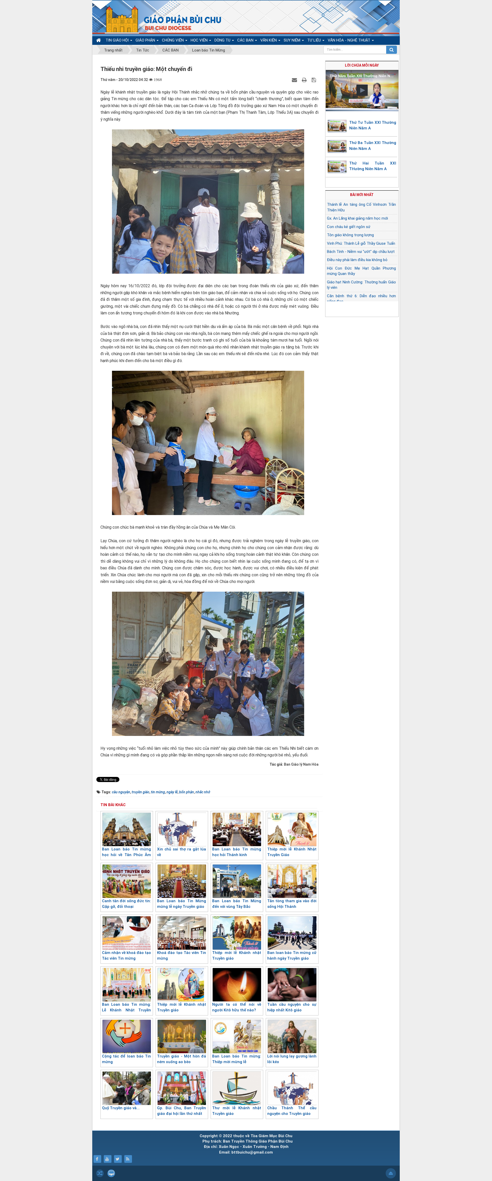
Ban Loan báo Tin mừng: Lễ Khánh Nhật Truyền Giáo (126, 1010)
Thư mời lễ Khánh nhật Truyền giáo (236, 1111)
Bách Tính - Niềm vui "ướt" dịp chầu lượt (361, 251)
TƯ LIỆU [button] (314, 40)
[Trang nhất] (99, 40)
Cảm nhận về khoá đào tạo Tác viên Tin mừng (126, 955)
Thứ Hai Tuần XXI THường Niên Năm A (372, 166)
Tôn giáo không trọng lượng (350, 235)
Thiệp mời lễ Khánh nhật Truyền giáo (236, 955)
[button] (362, 90)
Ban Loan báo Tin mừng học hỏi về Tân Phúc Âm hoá (126, 855)
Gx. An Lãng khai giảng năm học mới (357, 218)
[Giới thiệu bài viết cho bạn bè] (295, 79)
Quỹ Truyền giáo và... (121, 1108)
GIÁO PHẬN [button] (146, 40)
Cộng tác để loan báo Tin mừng (126, 1059)
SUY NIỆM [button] (292, 40)
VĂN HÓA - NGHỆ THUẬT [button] (349, 40)
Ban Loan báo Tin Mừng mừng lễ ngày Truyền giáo (181, 904)
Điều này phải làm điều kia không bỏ (357, 260)
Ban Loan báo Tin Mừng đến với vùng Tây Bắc (236, 904)
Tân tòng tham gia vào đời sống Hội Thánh (291, 904)
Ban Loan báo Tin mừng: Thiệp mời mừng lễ (236, 1059)
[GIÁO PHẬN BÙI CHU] (159, 19)
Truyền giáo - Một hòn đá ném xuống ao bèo (181, 1059)
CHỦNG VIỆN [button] (173, 40)
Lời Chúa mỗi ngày (362, 65)
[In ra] (305, 79)
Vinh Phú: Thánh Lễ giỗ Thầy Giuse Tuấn (361, 243)
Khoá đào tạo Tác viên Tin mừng (181, 955)
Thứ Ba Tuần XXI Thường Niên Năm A (372, 145)
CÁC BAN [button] (245, 40)
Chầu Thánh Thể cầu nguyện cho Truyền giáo (291, 1111)
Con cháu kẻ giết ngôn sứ (348, 226)
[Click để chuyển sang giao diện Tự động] (100, 1173)
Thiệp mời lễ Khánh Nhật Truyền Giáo (291, 852)
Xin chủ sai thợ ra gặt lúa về (181, 852)
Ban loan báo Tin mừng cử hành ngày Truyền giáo (291, 955)
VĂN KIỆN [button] (269, 40)
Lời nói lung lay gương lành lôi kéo (291, 1059)
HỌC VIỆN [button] (200, 40)
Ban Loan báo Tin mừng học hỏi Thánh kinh (236, 852)
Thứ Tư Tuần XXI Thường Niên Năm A (372, 125)
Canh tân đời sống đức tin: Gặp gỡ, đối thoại (126, 904)
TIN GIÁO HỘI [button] (118, 40)
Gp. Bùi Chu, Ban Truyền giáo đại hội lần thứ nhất (181, 1111)
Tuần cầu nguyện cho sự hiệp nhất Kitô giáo (291, 1007)
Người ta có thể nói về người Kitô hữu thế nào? (236, 1007)
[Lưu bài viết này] (314, 79)
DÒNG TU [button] (222, 40)
